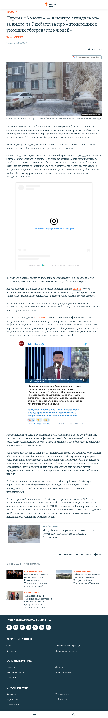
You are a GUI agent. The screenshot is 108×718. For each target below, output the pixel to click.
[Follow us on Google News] (41, 627)
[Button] (95, 49)
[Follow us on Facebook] (22, 627)
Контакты (11, 651)
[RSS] (48, 627)
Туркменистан (62, 694)
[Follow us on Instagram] (15, 627)
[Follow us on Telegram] (28, 627)
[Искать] (73, 714)
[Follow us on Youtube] (9, 627)
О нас (9, 646)
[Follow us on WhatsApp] (35, 627)
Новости (11, 12)
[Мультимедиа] (34, 714)
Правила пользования (66, 651)
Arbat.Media (41, 318)
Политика (11, 678)
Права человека (31, 593)
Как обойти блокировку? (67, 646)
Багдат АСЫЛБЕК (14, 37)
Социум (59, 667)
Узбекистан (61, 699)
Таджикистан (13, 705)
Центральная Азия (33, 571)
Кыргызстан (12, 699)
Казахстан (11, 694)
